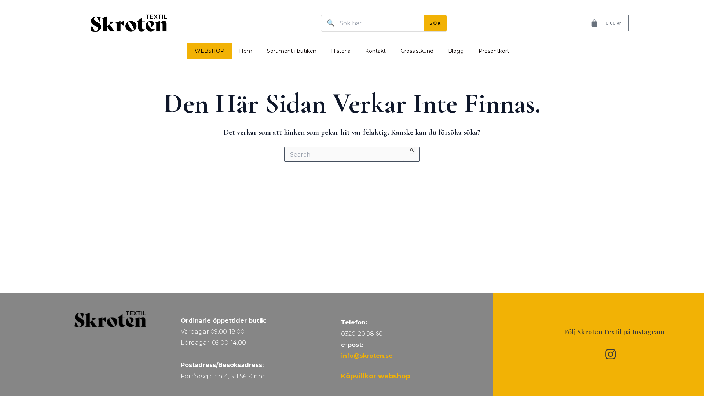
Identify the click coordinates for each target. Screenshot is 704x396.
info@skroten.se (367, 355)
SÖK (435, 23)
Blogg (456, 51)
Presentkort (493, 51)
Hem (245, 51)
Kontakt (375, 51)
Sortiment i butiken (291, 51)
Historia (341, 51)
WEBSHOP (209, 51)
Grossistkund (416, 51)
